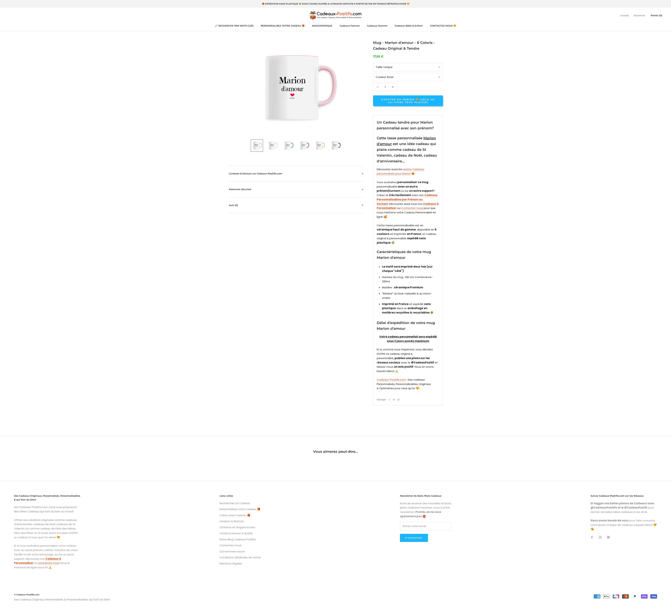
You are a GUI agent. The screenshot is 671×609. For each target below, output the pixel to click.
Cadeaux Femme (350, 25)
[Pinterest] (398, 400)
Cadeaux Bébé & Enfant (409, 25)
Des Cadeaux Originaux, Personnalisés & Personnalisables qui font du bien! (62, 599)
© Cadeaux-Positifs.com (26, 594)
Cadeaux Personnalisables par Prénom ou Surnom (407, 199)
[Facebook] (389, 400)
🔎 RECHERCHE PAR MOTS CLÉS (234, 25)
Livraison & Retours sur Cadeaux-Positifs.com (255, 173)
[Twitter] (394, 400)
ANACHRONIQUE (322, 25)
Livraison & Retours (231, 521)
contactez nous (48, 563)
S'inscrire (414, 537)
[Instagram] (600, 537)
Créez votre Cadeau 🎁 (234, 515)
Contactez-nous (412, 208)
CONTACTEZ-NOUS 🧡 (443, 25)
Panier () (656, 15)
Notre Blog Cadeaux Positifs (237, 539)
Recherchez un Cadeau (234, 503)
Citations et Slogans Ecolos (237, 527)
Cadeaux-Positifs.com (391, 379)
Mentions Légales (230, 563)
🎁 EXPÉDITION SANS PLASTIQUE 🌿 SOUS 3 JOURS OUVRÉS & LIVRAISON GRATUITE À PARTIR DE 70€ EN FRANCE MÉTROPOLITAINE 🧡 (335, 3)
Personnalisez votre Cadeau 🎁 (239, 509)
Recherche (639, 15)
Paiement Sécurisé (240, 189)
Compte (624, 15)
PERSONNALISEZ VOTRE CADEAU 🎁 (283, 25)
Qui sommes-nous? (232, 551)
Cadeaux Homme (377, 25)
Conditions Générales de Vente (240, 557)
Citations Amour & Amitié (235, 533)
